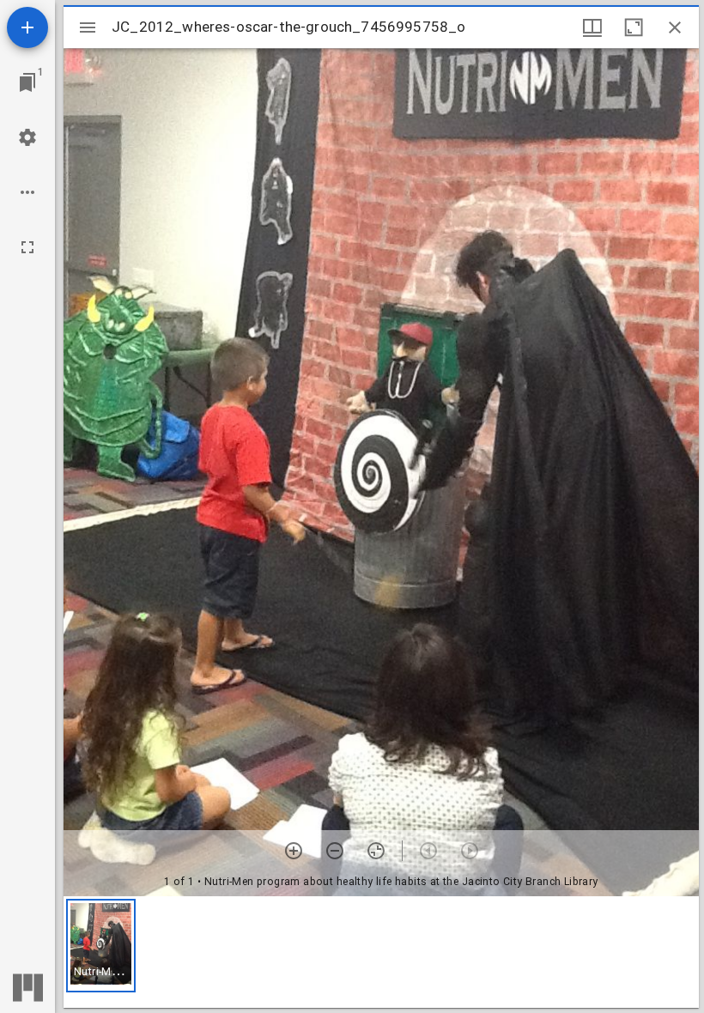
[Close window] (674, 27)
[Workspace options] (27, 192)
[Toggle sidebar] (87, 27)
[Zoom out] (334, 850)
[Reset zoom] (376, 850)
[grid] (381, 952)
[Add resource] (27, 27)
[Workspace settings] (27, 137)
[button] (100, 945)
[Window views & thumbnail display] (592, 27)
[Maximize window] (633, 27)
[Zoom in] (293, 850)
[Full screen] (27, 247)
